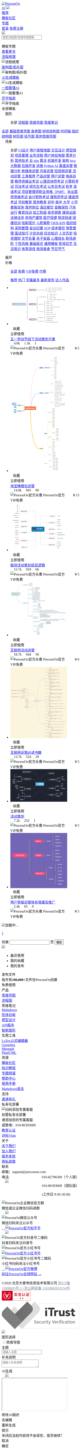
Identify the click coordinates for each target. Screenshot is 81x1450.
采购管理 (22, 228)
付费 (42, 271)
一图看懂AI (10, 88)
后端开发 (28, 166)
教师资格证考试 (27, 181)
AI (3, 8)
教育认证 (9, 1130)
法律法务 (17, 218)
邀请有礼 (9, 1099)
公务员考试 (56, 186)
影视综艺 (66, 244)
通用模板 (51, 244)
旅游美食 (43, 249)
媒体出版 (69, 212)
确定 (59, 942)
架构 (65, 160)
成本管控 (58, 228)
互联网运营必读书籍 (25, 752)
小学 (74, 202)
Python (49, 166)
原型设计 (9, 1020)
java (73, 160)
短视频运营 (63, 171)
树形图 (18, 136)
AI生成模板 (10, 77)
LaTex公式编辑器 (15, 1041)
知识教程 (9, 1068)
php (36, 160)
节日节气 (58, 249)
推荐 (5, 13)
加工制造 (40, 212)
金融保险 (61, 207)
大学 (66, 202)
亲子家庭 (43, 238)
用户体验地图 (54, 155)
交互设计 (58, 150)
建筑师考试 (58, 197)
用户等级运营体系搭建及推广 (32, 902)
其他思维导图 (45, 136)
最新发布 (47, 280)
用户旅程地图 (40, 150)
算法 (43, 160)
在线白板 (9, 1015)
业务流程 (36, 155)
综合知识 (51, 233)
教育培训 (25, 212)
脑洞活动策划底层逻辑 (27, 565)
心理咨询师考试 (52, 181)
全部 (5, 131)
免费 (21, 271)
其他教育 (40, 202)
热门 (21, 280)
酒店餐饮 (47, 207)
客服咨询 (17, 207)
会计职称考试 (39, 197)
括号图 (29, 136)
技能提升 (28, 223)
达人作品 (62, 280)
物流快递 (65, 218)
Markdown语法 (13, 1089)
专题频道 (9, 1073)
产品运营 (43, 176)
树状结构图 (51, 131)
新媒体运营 (30, 171)
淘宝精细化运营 (22, 486)
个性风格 (22, 244)
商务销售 (54, 212)
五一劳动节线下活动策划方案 (32, 339)
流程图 (23, 122)
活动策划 (17, 816)
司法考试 (22, 186)
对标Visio (9, 1135)
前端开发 (54, 160)
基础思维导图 (20, 131)
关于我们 (9, 1146)
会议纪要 (36, 228)
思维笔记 (51, 122)
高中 (58, 202)
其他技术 (22, 160)
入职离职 (43, 223)
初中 (51, 202)
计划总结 (36, 233)
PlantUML (9, 1053)
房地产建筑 (33, 218)
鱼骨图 (36, 131)
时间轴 (65, 131)
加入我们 (9, 1151)
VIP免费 (32, 271)
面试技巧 (22, 233)
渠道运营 (66, 166)
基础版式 (36, 244)
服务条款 (9, 1156)
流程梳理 (9, 57)
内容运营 (47, 171)
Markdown (9, 1010)
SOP (47, 228)
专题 (5, 23)
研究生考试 (38, 186)
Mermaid (8, 1049)
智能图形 (9, 1030)
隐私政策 (9, 1161)
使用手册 (9, 1083)
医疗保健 (50, 218)
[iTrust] (40, 1328)
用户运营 (58, 176)
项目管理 (22, 155)
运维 (39, 166)
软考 (69, 186)
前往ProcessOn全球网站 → (21, 1274)
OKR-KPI (58, 223)
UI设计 (23, 150)
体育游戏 (28, 249)
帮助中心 (9, 1078)
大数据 (15, 166)
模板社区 (9, 18)
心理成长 (58, 238)
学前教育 (25, 202)
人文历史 (66, 233)
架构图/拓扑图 (12, 67)
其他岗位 (32, 207)
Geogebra (8, 1045)
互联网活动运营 (22, 650)
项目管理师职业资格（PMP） (44, 192)
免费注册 (16, 28)
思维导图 (36, 122)
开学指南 (9, 98)
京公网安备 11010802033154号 (47, 1288)
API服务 (8, 1025)
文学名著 (28, 238)
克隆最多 (33, 280)
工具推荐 (28, 176)
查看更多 (9, 51)
